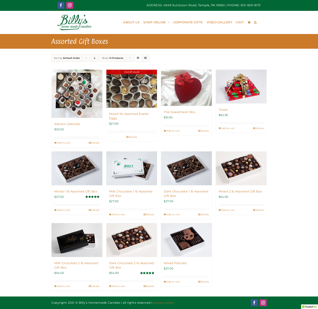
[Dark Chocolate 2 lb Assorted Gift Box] (131, 240)
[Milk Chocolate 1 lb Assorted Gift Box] (131, 168)
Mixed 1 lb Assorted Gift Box (75, 191)
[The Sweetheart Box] (186, 88)
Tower (223, 109)
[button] (255, 22)
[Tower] (241, 86)
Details (95, 142)
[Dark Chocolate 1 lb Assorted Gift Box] (186, 168)
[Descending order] (94, 58)
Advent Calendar (67, 124)
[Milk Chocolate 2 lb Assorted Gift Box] (77, 240)
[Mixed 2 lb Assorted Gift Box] (241, 168)
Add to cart (63, 142)
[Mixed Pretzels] (186, 240)
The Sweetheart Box (179, 112)
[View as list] (145, 58)
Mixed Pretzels (175, 263)
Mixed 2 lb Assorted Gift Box (240, 191)
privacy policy (163, 302)
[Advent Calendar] (77, 94)
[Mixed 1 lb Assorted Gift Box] (77, 168)
